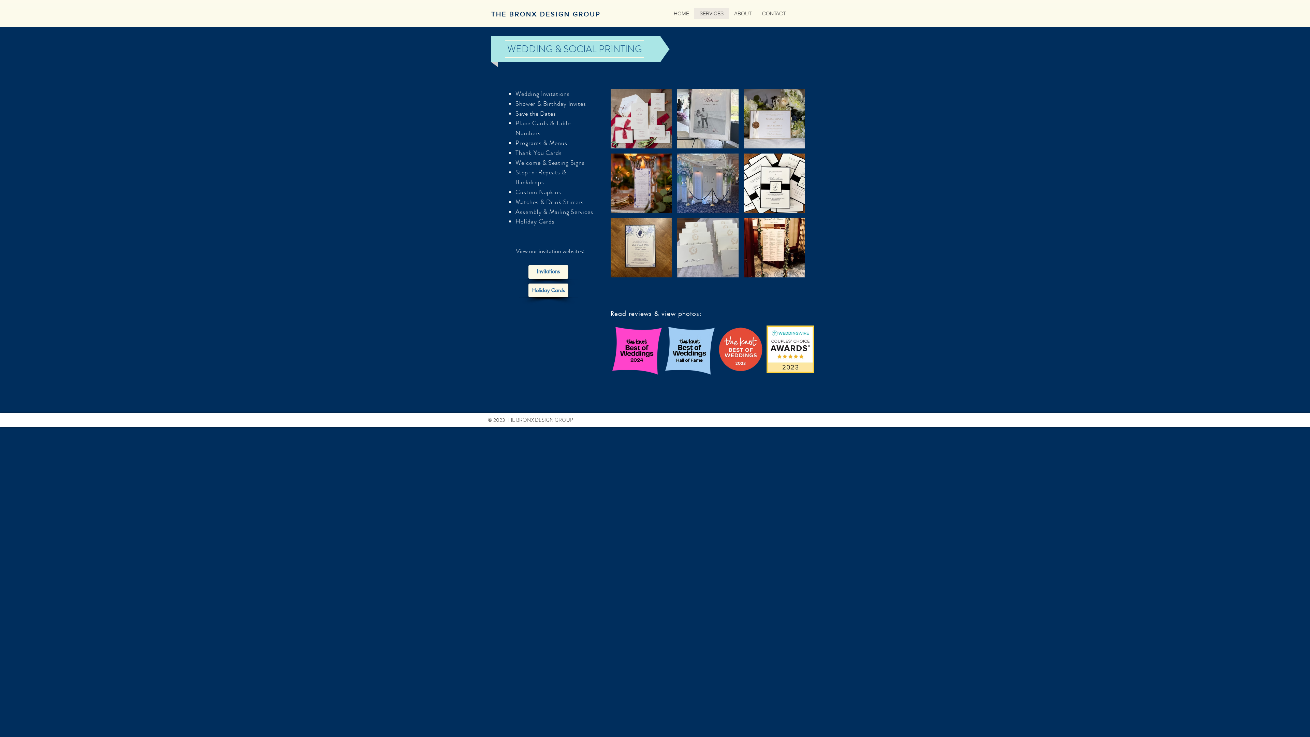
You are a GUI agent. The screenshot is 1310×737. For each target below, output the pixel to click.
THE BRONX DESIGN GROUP (546, 14)
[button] (641, 118)
